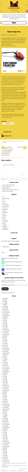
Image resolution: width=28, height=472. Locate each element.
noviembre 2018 (6, 443)
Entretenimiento (6, 206)
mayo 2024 (5, 340)
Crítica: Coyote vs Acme (7, 186)
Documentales (6, 204)
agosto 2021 (5, 392)
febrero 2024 (5, 345)
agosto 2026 (5, 298)
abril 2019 (5, 435)
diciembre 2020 (6, 404)
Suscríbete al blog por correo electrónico (14, 277)
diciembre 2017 (6, 460)
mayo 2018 (5, 452)
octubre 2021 (5, 388)
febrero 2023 (5, 364)
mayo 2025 (5, 322)
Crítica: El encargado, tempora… (16, 261)
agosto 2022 (5, 373)
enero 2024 (5, 346)
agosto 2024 (5, 336)
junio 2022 (5, 376)
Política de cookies (4, 466)
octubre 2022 (5, 370)
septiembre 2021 (6, 390)
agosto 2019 (5, 429)
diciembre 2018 (6, 441)
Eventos (4, 211)
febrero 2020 (5, 420)
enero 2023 (5, 365)
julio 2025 (5, 318)
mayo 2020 (5, 415)
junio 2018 (5, 451)
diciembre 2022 (6, 367)
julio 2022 (5, 374)
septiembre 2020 (6, 409)
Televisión (5, 226)
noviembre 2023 (6, 350)
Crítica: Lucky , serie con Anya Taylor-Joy (11, 189)
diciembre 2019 (6, 423)
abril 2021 (5, 398)
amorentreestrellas (9, 272)
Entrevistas (5, 207)
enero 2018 (5, 458)
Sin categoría (5, 220)
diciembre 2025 (6, 311)
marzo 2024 (5, 343)
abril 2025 (5, 323)
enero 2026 (5, 309)
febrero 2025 (5, 326)
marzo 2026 (5, 306)
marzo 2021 (5, 399)
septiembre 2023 (6, 353)
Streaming (5, 221)
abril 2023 (5, 360)
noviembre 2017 (6, 462)
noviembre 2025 (6, 312)
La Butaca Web (14, 6)
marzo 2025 (5, 325)
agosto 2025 (5, 317)
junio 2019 (5, 432)
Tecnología (5, 225)
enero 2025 (5, 328)
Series (4, 218)
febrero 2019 (5, 438)
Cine (3, 200)
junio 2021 (5, 395)
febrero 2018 (5, 457)
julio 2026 (5, 300)
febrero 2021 (5, 401)
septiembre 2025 (6, 315)
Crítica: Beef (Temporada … (12, 258)
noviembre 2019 (6, 424)
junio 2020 (5, 413)
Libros (4, 214)
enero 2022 (5, 384)
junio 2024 (5, 339)
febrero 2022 (5, 382)
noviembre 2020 (6, 406)
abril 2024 (5, 342)
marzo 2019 (5, 437)
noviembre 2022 (6, 368)
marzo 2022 (5, 381)
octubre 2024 (5, 332)
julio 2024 (5, 337)
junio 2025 (5, 320)
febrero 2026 (5, 308)
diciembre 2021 (6, 385)
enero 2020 (5, 421)
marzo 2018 (5, 455)
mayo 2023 (5, 359)
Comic (4, 201)
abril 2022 (5, 379)
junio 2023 (5, 357)
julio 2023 (5, 356)
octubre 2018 (5, 444)
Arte (3, 197)
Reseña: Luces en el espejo (8, 191)
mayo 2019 (5, 434)
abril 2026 (5, 304)
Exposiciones (5, 212)
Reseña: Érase (20, 147)
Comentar (22, 174)
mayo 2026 (5, 303)
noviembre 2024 (6, 331)
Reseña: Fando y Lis (6, 188)
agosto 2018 (5, 448)
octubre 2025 (5, 314)
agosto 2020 (5, 410)
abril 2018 (5, 454)
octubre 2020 (5, 407)
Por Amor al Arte (7, 136)
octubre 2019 (5, 426)
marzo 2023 (5, 362)
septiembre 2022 (6, 371)
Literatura (5, 215)
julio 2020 (5, 412)
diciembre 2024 (6, 329)
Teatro (15, 141)
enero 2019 (5, 440)
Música (4, 217)
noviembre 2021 (6, 387)
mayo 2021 (5, 396)
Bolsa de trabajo (6, 198)
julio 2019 (5, 430)
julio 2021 (4, 393)
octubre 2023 (5, 351)
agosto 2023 (5, 354)
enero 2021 (5, 402)
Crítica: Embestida (17, 269)
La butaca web (14, 233)
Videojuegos (5, 228)
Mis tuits (3, 252)
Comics (4, 203)
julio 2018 (5, 449)
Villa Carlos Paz (6, 229)
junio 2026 (5, 301)
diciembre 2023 (6, 348)
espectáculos (5, 209)
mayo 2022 (5, 378)
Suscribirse (5, 289)
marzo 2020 (5, 418)
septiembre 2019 (6, 427)
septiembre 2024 (6, 334)
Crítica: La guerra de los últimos (9, 185)
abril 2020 (5, 416)
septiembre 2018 (6, 446)
